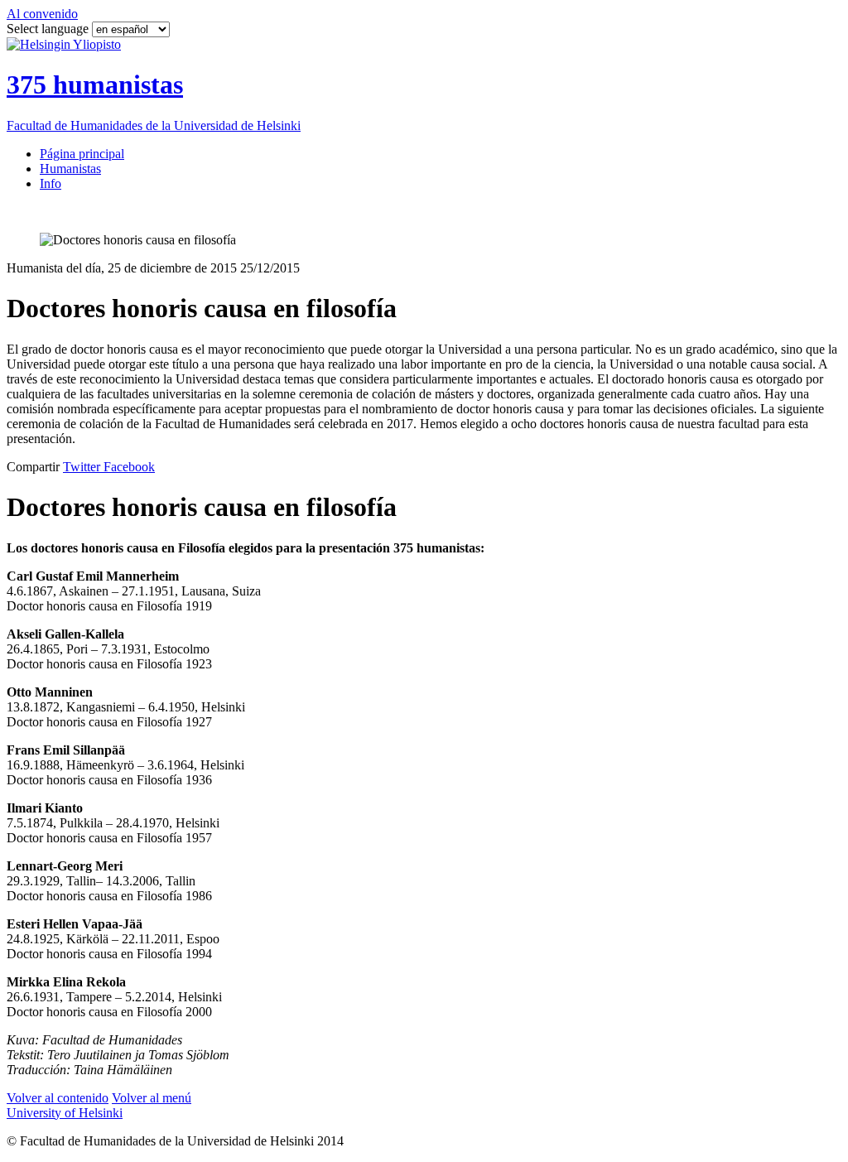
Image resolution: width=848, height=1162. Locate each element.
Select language (49, 29)
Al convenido (42, 14)
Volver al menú (151, 1098)
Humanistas (70, 169)
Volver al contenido (57, 1098)
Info (50, 183)
